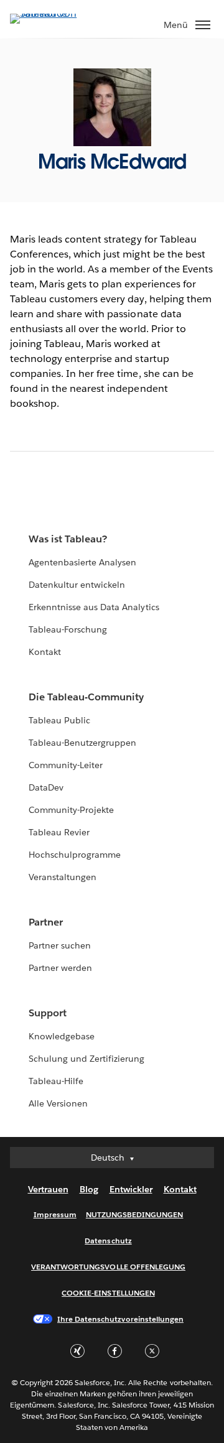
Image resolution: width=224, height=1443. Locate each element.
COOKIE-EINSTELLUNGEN (108, 1293)
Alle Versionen (58, 1103)
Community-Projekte (71, 809)
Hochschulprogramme (75, 854)
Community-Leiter (66, 765)
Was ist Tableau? (68, 538)
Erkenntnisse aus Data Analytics (94, 607)
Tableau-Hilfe (56, 1081)
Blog (89, 1189)
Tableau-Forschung (68, 629)
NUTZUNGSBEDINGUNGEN (135, 1214)
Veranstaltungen (62, 877)
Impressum (55, 1214)
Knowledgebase (62, 1036)
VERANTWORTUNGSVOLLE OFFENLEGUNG (108, 1266)
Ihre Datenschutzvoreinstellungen (120, 1319)
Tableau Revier (59, 832)
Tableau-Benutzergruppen (82, 742)
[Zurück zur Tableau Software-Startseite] (53, 13)
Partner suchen (60, 945)
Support (48, 1012)
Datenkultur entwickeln (77, 584)
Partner (46, 922)
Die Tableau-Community (86, 696)
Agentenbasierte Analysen (82, 562)
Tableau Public (59, 720)
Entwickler (131, 1189)
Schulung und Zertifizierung (87, 1058)
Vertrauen (48, 1189)
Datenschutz (108, 1240)
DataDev (46, 787)
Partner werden (60, 967)
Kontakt (45, 651)
